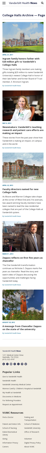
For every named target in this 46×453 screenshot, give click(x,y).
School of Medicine (31, 424)
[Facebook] (7, 364)
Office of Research (31, 432)
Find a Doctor (7, 417)
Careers (5, 446)
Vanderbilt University (32, 428)
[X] (18, 364)
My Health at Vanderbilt (11, 392)
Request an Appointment (12, 404)
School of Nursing (9, 428)
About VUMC (29, 446)
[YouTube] (11, 364)
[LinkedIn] (22, 364)
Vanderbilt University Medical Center (16, 384)
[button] (4, 3)
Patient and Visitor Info (11, 424)
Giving (4, 439)
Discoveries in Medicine (11, 396)
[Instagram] (14, 364)
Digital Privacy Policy (32, 443)
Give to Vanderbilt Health (12, 376)
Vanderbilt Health (9, 380)
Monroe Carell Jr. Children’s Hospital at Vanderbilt (21, 388)
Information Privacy (10, 443)
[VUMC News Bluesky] (26, 364)
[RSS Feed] (3, 364)
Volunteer (28, 439)
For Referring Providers (11, 400)
